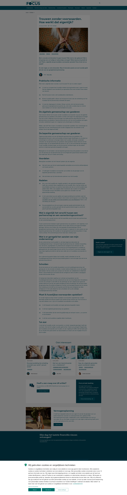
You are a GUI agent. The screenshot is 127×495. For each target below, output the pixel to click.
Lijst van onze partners (33, 486)
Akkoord (34, 489)
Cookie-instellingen (62, 489)
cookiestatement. (78, 484)
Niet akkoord (48, 489)
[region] (63, 478)
